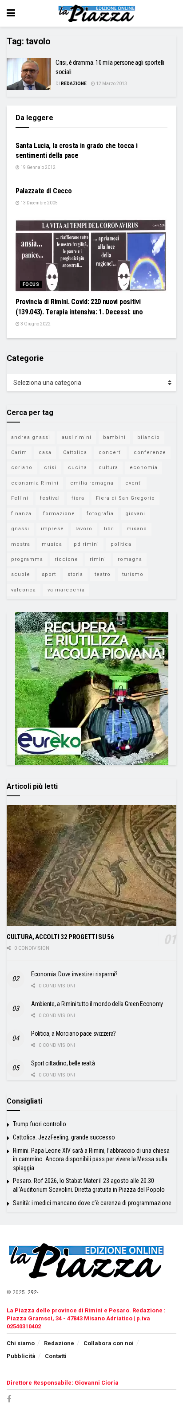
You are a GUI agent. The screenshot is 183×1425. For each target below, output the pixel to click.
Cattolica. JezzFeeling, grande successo (64, 1137)
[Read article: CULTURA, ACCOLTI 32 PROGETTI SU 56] (91, 865)
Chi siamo (21, 1343)
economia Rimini (35, 483)
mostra (20, 544)
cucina (77, 467)
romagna (130, 559)
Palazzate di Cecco (44, 191)
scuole (20, 574)
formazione (59, 514)
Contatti (56, 1356)
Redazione (74, 83)
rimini (98, 559)
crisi (50, 467)
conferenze (150, 452)
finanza (21, 514)
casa (45, 452)
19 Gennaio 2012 (38, 167)
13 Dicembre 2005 (39, 202)
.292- (32, 1292)
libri (109, 529)
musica (52, 544)
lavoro (84, 529)
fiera (78, 498)
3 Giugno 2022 (35, 323)
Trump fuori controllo (39, 1123)
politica (121, 544)
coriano (21, 467)
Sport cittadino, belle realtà (63, 1063)
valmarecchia (66, 590)
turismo (132, 574)
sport (49, 574)
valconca (23, 590)
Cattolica (75, 452)
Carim (19, 452)
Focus (31, 284)
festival (50, 498)
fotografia (100, 514)
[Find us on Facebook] (9, 1399)
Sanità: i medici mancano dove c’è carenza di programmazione (92, 1202)
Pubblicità (21, 1356)
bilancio (148, 437)
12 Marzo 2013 (111, 83)
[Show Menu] (11, 13)
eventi (133, 483)
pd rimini (86, 544)
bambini (114, 437)
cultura (108, 467)
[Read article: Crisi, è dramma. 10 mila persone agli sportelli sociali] (29, 74)
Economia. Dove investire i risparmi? (74, 974)
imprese (52, 529)
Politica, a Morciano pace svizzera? (73, 1033)
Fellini (19, 498)
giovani (135, 514)
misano (137, 529)
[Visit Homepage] (98, 13)
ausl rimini (77, 437)
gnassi (20, 529)
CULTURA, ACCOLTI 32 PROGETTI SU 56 (60, 937)
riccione (66, 559)
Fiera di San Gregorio (125, 498)
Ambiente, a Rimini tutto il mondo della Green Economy (97, 1003)
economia (144, 467)
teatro (103, 574)
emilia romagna (92, 483)
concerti (110, 452)
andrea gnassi (30, 437)
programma (27, 559)
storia (75, 574)
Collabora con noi (109, 1343)
